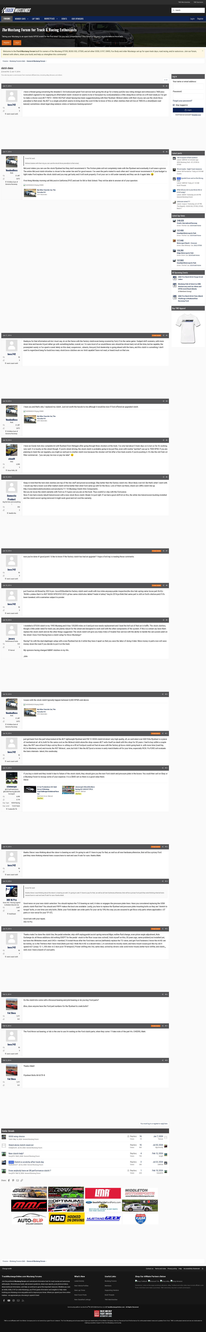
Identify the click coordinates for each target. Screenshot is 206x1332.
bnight (161, 1156)
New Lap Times (79, 1290)
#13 (166, 847)
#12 (166, 768)
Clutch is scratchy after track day (29, 1162)
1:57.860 (180, 260)
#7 (166, 551)
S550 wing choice (17, 1136)
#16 (166, 994)
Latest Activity (79, 1281)
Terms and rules (160, 1269)
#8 (166, 585)
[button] (28, 18)
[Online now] (11, 783)
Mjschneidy (159, 1147)
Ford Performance (131, 1320)
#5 (166, 440)
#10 (166, 694)
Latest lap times (178, 215)
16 (140, 1136)
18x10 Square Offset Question (187, 157)
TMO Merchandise (184, 2)
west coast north (12, 114)
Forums (7, 18)
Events (64, 18)
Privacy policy (172, 1269)
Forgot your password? (182, 101)
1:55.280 (180, 250)
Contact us (149, 1269)
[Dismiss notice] (202, 51)
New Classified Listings (82, 1299)
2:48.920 (180, 220)
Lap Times (36, 18)
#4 (166, 401)
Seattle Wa (12, 513)
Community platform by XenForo (86, 1307)
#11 (166, 733)
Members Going (185, 291)
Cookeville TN (12, 809)
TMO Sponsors (198, 2)
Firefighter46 (13, 1148)
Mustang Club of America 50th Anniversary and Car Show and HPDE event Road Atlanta (189, 286)
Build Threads (181, 185)
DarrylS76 (12, 1156)
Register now (196, 115)
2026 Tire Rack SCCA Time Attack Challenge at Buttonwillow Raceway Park (190, 298)
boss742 (6, 72)
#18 (166, 1060)
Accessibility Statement (192, 1269)
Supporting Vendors (112, 1290)
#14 (166, 881)
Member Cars (20, 18)
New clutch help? (16, 1153)
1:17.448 (180, 240)
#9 (166, 620)
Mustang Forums (34, 1276)
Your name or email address (184, 81)
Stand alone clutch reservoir (21, 1145)
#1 (166, 86)
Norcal (12, 650)
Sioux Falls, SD (12, 470)
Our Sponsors (77, 18)
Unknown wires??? (183, 201)
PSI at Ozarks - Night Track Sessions (189, 169)
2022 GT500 (198, 245)
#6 (166, 477)
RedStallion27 (13, 1165)
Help (180, 1269)
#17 (166, 1026)
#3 (166, 335)
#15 (166, 929)
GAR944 (160, 1164)
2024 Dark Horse (195, 225)
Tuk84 (11, 1139)
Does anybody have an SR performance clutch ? (30, 1170)
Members (108, 1286)
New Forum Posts (80, 1295)
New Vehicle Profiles (81, 1286)
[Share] (163, 86)
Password (177, 91)
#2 (166, 152)
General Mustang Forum (31, 1139)
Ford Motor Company (26, 1320)
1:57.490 (180, 230)
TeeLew (160, 1139)
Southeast (12, 914)
